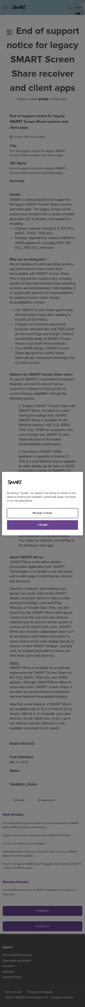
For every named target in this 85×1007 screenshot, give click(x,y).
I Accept (42, 524)
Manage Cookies (43, 513)
